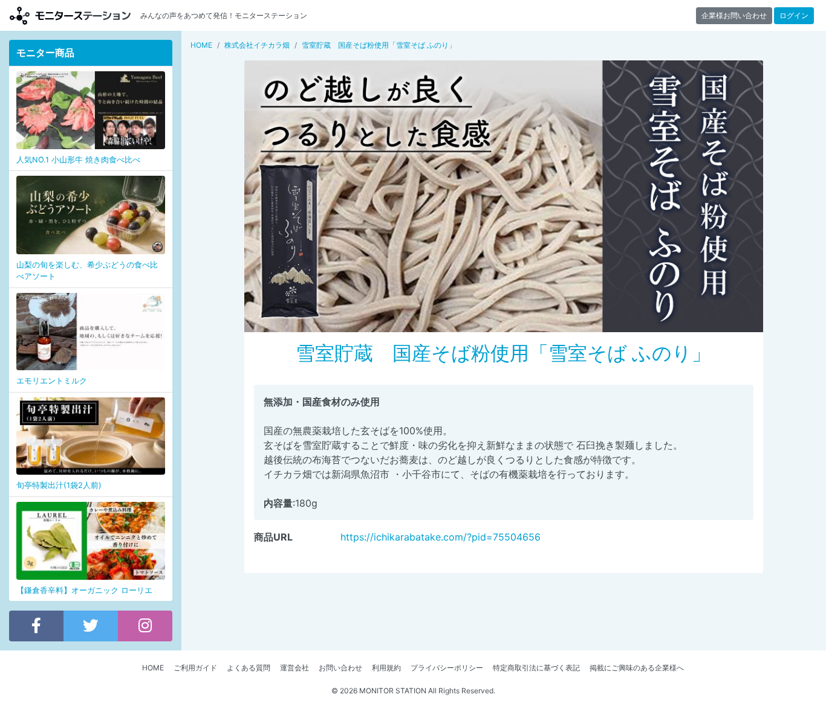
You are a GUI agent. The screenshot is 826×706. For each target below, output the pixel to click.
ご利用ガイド (195, 667)
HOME (153, 667)
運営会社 (294, 667)
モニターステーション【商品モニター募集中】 (70, 15)
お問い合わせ (340, 667)
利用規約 (386, 667)
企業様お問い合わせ (734, 15)
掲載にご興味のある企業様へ (637, 667)
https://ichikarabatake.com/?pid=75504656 (440, 537)
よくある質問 (248, 667)
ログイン (793, 15)
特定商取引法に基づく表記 (536, 667)
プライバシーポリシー (447, 667)
